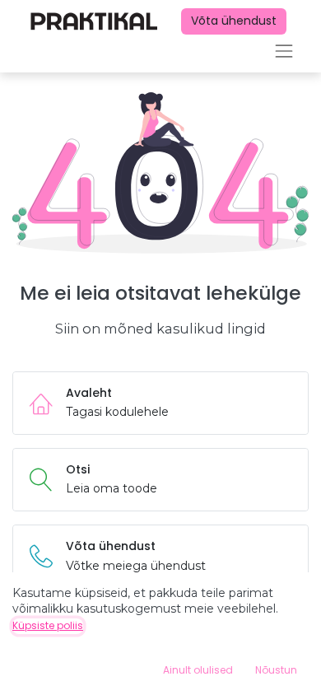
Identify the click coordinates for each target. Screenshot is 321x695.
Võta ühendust (234, 20)
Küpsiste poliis (47, 625)
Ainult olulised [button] (198, 670)
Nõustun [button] (276, 670)
